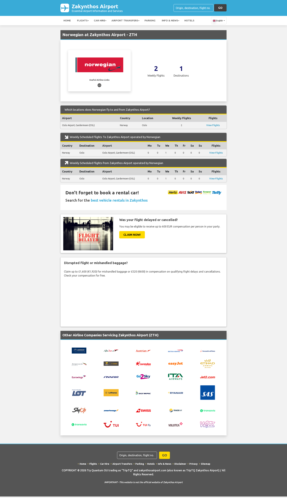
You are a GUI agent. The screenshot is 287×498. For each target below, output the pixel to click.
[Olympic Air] (143, 392)
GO (220, 7)
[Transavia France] (79, 424)
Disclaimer (180, 464)
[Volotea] (175, 423)
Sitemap (205, 464)
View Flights (213, 125)
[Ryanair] (175, 392)
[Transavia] (207, 410)
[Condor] (111, 363)
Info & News (170, 20)
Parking (149, 20)
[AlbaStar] (111, 350)
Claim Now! (132, 234)
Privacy (193, 464)
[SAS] (207, 392)
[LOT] (79, 392)
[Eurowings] (79, 376)
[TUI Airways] (111, 423)
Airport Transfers (124, 20)
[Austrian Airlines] (143, 350)
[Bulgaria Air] (79, 363)
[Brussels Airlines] (207, 350)
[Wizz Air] (207, 423)
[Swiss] (143, 410)
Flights (82, 20)
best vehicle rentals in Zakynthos (119, 200)
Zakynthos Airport (97, 7)
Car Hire (99, 20)
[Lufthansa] (111, 392)
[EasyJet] (175, 363)
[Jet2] (207, 376)
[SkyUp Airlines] (79, 410)
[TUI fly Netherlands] (143, 423)
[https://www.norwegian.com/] (99, 84)
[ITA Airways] (175, 376)
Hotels (189, 20)
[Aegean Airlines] (79, 350)
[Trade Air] (175, 410)
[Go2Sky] (143, 376)
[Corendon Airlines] (143, 363)
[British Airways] (175, 350)
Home (67, 20)
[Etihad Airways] (207, 363)
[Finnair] (111, 376)
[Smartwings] (111, 410)
